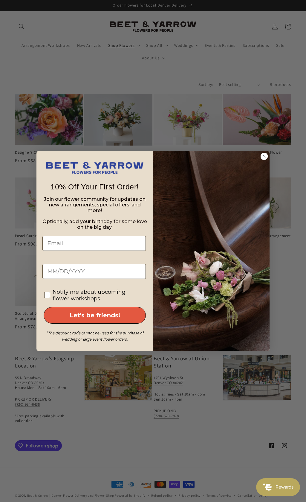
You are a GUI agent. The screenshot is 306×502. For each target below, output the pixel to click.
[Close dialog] (264, 156)
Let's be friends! (95, 315)
